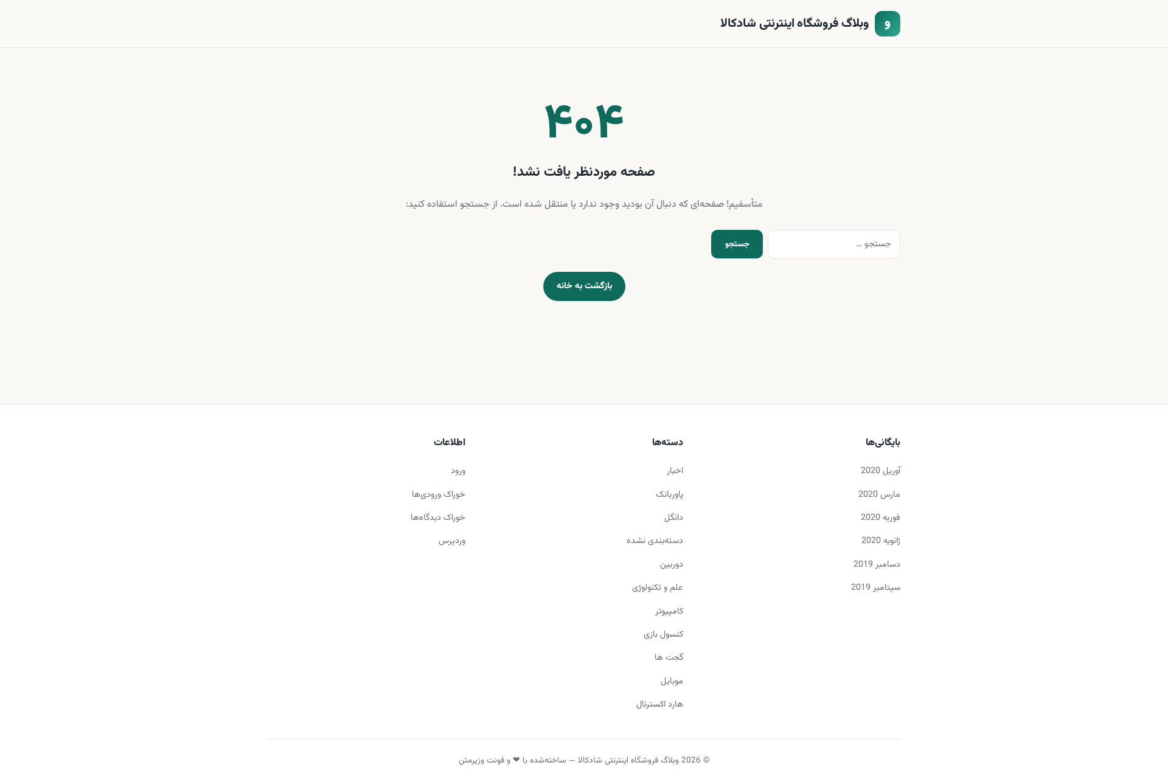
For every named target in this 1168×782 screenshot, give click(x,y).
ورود (458, 471)
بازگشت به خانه (584, 286)
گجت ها (669, 658)
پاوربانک (669, 495)
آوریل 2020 (880, 471)
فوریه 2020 (880, 518)
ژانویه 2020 (880, 541)
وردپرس (452, 541)
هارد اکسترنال (659, 704)
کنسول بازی (663, 635)
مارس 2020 (879, 495)
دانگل (673, 518)
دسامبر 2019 (876, 565)
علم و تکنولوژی (657, 588)
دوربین (671, 565)
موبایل (672, 681)
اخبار (675, 471)
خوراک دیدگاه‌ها (438, 518)
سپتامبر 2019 (875, 588)
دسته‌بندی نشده (655, 541)
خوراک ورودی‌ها (438, 495)
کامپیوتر (669, 611)
